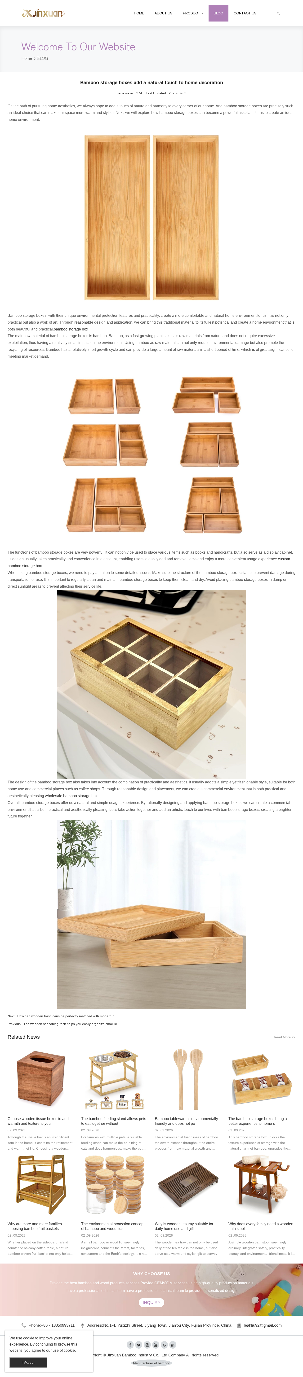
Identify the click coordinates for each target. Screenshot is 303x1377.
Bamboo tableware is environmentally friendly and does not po (186, 1121)
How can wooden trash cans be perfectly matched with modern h (65, 1016)
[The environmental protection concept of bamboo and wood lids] (114, 1184)
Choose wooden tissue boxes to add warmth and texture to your (38, 1121)
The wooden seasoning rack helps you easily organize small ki (70, 1024)
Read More (284, 1037)
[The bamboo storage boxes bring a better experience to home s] (261, 1079)
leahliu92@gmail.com (263, 1325)
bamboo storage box (71, 329)
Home (26, 58)
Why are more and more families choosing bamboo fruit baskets (35, 1226)
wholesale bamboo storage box (71, 796)
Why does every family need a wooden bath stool (260, 1226)
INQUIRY (151, 1302)
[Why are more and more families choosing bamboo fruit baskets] (41, 1184)
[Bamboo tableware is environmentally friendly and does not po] (188, 1079)
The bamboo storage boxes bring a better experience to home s (257, 1121)
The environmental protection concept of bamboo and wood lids (112, 1226)
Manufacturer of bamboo (151, 1363)
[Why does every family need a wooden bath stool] (261, 1184)
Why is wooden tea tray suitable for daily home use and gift (184, 1226)
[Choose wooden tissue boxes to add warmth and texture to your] (41, 1079)
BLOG (42, 58)
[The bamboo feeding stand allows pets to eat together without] (114, 1079)
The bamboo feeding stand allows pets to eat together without (113, 1121)
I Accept (28, 1362)
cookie (28, 1338)
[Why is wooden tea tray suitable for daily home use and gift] (188, 1184)
